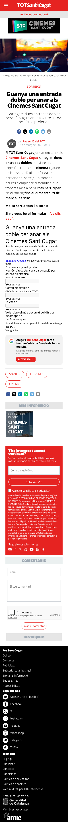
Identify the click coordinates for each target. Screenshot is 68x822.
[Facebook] (15, 549)
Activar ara (24, 359)
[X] (20, 549)
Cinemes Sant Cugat (21, 157)
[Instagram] (26, 549)
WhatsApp (17, 733)
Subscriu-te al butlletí (17, 670)
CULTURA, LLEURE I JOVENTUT (17, 415)
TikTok (14, 747)
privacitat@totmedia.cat (41, 533)
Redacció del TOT (34, 141)
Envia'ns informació (15, 675)
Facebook (16, 704)
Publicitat (9, 665)
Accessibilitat (11, 685)
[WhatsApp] (38, 549)
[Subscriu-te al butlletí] (10, 549)
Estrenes (37, 374)
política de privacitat (37, 490)
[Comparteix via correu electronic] (49, 131)
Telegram (16, 740)
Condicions (10, 774)
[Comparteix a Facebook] (19, 131)
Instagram (17, 718)
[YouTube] (32, 549)
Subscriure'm (34, 482)
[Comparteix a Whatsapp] (37, 131)
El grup (7, 759)
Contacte (9, 660)
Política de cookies (14, 784)
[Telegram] (43, 549)
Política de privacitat (16, 779)
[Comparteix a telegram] (43, 131)
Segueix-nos (10, 680)
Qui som (8, 655)
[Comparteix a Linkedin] (31, 131)
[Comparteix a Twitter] (25, 131)
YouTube (15, 725)
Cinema (14, 384)
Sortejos (34, 86)
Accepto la (31, 490)
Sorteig (14, 374)
